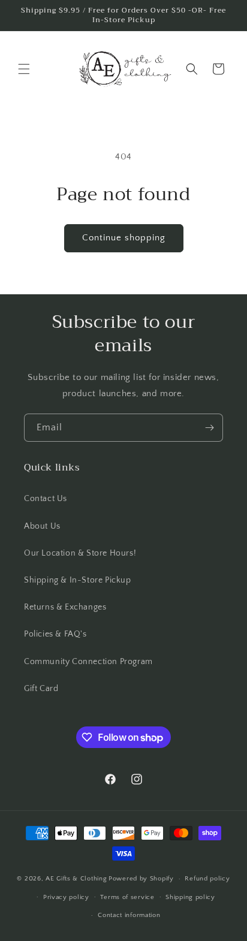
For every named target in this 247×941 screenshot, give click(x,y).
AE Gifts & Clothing (76, 878)
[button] (24, 69)
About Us (42, 526)
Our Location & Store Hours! (80, 553)
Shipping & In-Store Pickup (77, 580)
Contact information (129, 915)
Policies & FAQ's (55, 634)
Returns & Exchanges (65, 607)
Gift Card (41, 688)
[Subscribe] (209, 428)
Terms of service (127, 897)
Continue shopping (123, 238)
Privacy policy (66, 897)
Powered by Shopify (141, 878)
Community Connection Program (88, 661)
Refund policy (207, 878)
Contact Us (45, 498)
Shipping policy (190, 897)
